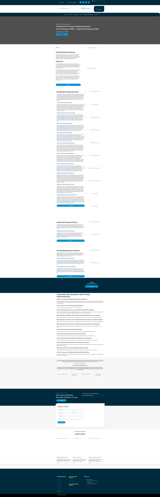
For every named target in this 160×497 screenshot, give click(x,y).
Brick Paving (59, 481)
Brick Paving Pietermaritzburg (64, 123)
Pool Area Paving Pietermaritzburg (65, 143)
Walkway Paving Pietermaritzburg (65, 173)
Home (65, 14)
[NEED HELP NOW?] (96, 7)
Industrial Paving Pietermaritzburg (65, 231)
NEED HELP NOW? (98, 8)
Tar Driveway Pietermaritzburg (64, 102)
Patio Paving (58, 482)
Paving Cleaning (71, 488)
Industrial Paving (71, 480)
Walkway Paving (59, 487)
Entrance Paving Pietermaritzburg (65, 163)
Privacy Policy (59, 491)
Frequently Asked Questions (88, 14)
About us (70, 14)
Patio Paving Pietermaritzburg (64, 132)
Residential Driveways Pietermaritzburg (67, 194)
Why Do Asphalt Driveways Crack (62, 457)
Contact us (97, 14)
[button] (92, 393)
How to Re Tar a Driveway (77, 457)
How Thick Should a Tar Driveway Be (95, 457)
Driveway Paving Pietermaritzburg (65, 153)
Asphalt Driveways (59, 480)
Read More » (58, 462)
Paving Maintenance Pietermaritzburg (66, 266)
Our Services (75, 14)
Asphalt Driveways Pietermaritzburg (66, 113)
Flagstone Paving (59, 488)
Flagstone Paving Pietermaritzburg (65, 184)
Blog (80, 14)
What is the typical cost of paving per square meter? (90, 393)
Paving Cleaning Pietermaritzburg (65, 258)
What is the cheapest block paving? (88, 395)
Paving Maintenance (71, 489)
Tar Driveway (59, 479)
